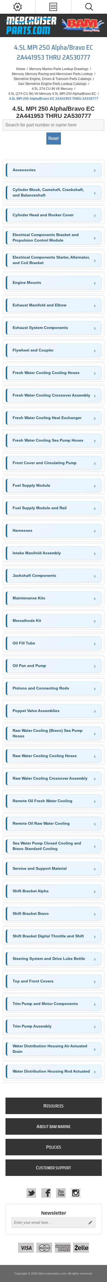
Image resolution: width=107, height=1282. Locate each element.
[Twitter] (31, 1193)
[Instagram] (75, 1193)
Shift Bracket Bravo (31, 913)
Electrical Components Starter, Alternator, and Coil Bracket (51, 260)
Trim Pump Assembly (32, 1026)
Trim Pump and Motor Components (45, 1003)
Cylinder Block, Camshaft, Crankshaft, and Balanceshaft (48, 192)
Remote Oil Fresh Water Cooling (42, 801)
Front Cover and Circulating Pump (45, 463)
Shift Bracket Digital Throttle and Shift (48, 936)
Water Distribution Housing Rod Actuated (51, 1071)
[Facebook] (46, 1193)
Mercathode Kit (27, 620)
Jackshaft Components (34, 575)
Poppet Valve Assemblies (36, 710)
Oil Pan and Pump (29, 665)
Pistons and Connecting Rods (41, 688)
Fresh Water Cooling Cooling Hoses (46, 372)
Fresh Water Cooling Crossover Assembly (51, 395)
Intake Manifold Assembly (37, 553)
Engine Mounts (27, 282)
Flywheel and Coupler (33, 350)
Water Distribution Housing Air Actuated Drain (50, 1049)
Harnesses (22, 530)
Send (90, 1223)
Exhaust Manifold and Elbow (39, 305)
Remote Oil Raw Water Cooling (41, 823)
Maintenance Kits (29, 598)
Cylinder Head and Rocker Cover (43, 215)
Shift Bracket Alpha (31, 891)
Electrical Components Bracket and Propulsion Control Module (46, 237)
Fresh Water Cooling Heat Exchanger (47, 418)
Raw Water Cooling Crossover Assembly (50, 778)
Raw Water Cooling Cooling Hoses (45, 756)
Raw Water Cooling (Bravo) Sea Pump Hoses (48, 733)
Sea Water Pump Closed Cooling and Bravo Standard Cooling (47, 846)
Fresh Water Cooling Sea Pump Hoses (48, 440)
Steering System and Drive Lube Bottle (49, 958)
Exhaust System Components (40, 327)
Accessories (24, 170)
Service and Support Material (40, 868)
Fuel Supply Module (31, 485)
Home (20, 69)
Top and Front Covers (33, 981)
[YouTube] (61, 1193)
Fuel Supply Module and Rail (40, 508)
